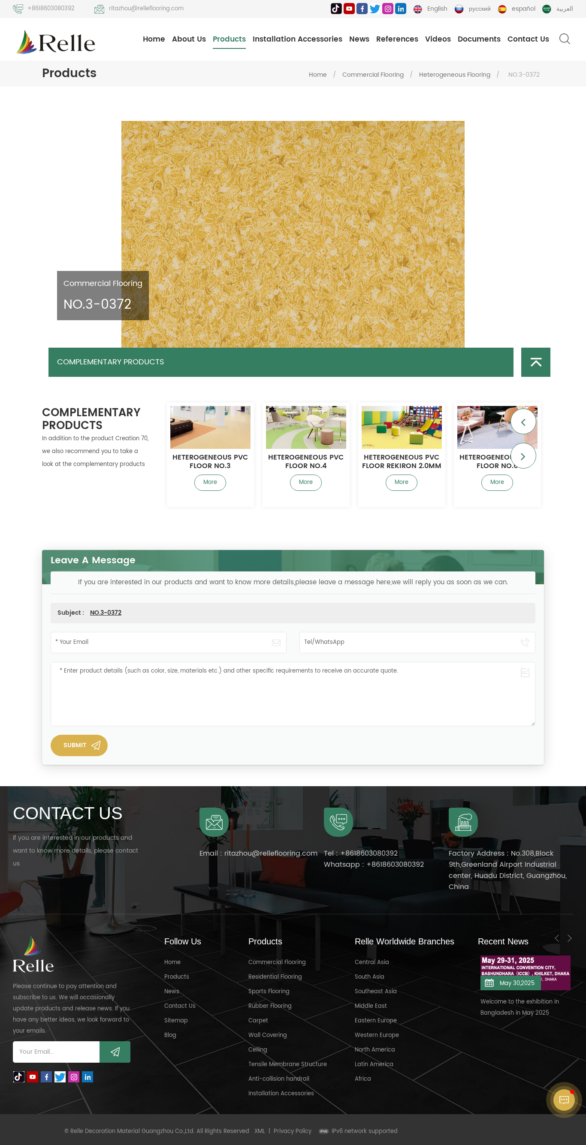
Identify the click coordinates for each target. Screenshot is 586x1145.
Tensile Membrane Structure (287, 1064)
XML (259, 1131)
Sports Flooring (269, 991)
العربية (564, 9)
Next (523, 456)
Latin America (374, 1064)
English (437, 9)
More (182, 482)
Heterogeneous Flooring (454, 75)
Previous (523, 421)
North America (375, 1050)
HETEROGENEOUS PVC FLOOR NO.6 (469, 461)
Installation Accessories (297, 39)
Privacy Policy (292, 1131)
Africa (363, 1079)
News (359, 39)
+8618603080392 (51, 8)
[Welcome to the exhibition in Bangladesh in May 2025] (497, 973)
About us (189, 39)
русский (480, 9)
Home (154, 39)
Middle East (371, 1006)
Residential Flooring (275, 977)
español (523, 9)
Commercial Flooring (373, 75)
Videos (438, 39)
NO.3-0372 (105, 613)
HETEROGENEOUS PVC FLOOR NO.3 (182, 461)
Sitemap (176, 1020)
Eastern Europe (376, 1020)
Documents (479, 39)
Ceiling (257, 1050)
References (397, 39)
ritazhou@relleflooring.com (146, 8)
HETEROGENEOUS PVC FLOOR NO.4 (277, 461)
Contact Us (528, 39)
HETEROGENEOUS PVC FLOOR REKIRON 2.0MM (373, 461)
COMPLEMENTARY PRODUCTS (110, 362)
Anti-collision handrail (278, 1079)
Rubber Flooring (270, 1006)
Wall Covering (267, 1035)
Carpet (258, 1020)
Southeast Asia (376, 991)
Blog (170, 1035)
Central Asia (372, 962)
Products (229, 39)
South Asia (369, 977)
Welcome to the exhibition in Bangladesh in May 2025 (491, 1008)
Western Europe (377, 1035)
